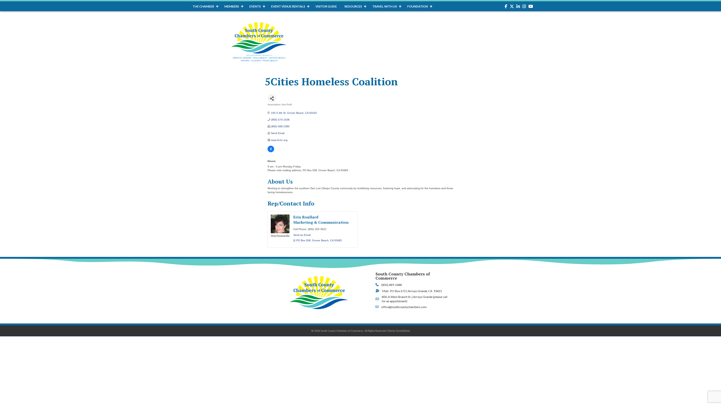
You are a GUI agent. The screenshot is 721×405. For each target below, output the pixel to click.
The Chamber (203, 6)
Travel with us (384, 6)
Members (231, 6)
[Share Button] (272, 98)
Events (255, 6)
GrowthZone (403, 330)
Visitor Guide (326, 6)
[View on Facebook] (271, 151)
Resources (353, 6)
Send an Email (302, 234)
